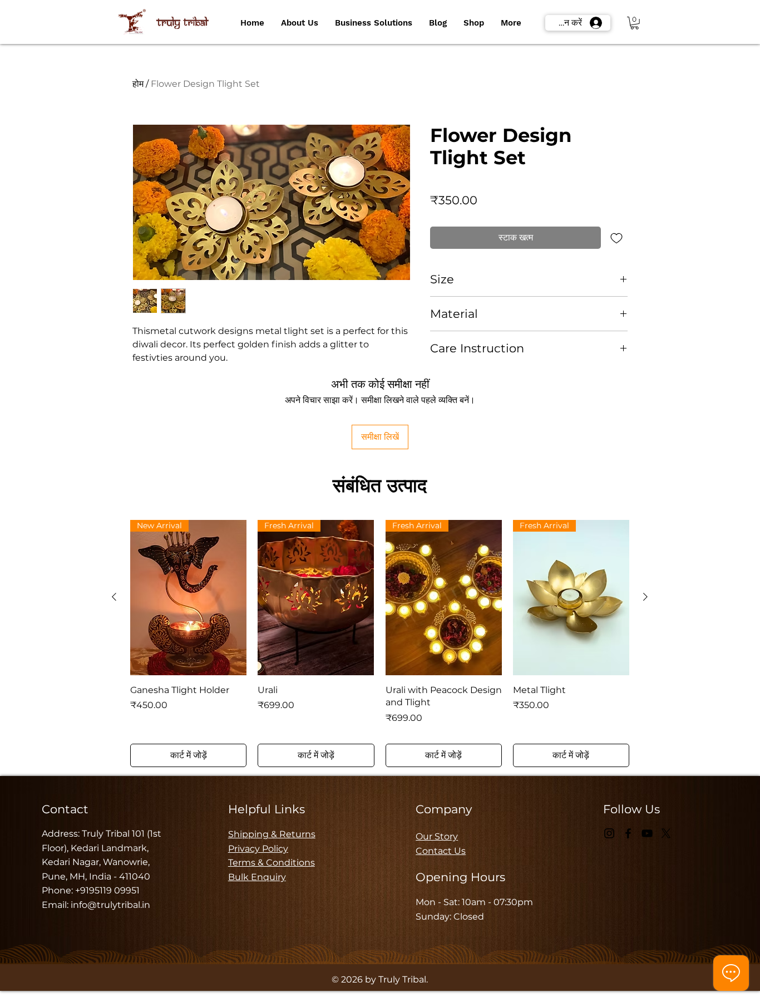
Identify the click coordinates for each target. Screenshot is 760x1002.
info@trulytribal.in (110, 905)
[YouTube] (647, 833)
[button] (300, 23)
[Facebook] (628, 833)
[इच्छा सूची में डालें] (616, 238)
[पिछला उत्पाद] (114, 596)
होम (138, 83)
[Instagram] (609, 833)
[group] (379, 643)
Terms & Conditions (271, 862)
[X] (666, 833)
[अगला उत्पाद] (645, 596)
